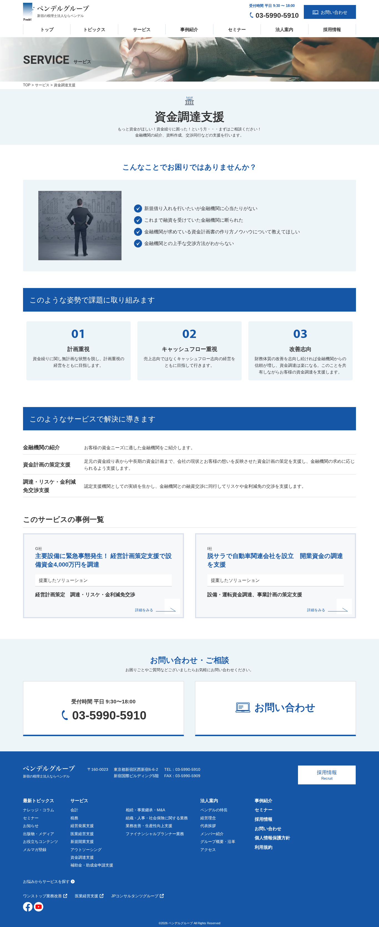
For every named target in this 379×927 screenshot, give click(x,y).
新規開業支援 (82, 841)
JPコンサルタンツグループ (134, 896)
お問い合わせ (268, 828)
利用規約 (263, 847)
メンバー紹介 (212, 834)
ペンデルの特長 (214, 810)
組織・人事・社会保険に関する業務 (157, 818)
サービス (142, 29)
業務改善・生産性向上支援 (149, 826)
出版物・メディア (38, 834)
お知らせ (31, 826)
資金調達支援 (82, 857)
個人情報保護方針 (272, 837)
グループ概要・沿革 (217, 841)
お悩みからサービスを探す (47, 881)
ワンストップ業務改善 (42, 896)
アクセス (208, 849)
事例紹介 (189, 29)
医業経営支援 (82, 834)
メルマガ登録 (34, 849)
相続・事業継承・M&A (145, 810)
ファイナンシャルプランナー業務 (155, 834)
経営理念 (208, 818)
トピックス (94, 29)
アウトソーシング (86, 849)
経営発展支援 (82, 826)
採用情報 (332, 29)
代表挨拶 (208, 826)
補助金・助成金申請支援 (91, 865)
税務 (74, 818)
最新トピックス (38, 800)
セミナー (237, 29)
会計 (74, 810)
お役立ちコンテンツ (40, 841)
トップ (47, 29)
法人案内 (284, 29)
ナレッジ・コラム (38, 810)
